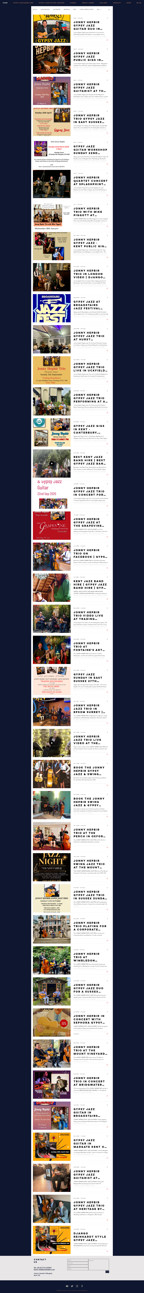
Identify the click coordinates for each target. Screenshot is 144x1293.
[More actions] (108, 18)
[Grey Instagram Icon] (77, 1286)
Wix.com (85, 1290)
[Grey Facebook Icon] (82, 1286)
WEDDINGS (67, 9)
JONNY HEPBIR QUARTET (87, 9)
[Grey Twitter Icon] (72, 1286)
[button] (109, 10)
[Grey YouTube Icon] (67, 1286)
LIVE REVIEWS (56, 9)
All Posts (35, 9)
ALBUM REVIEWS (45, 9)
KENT (74, 9)
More (98, 9)
